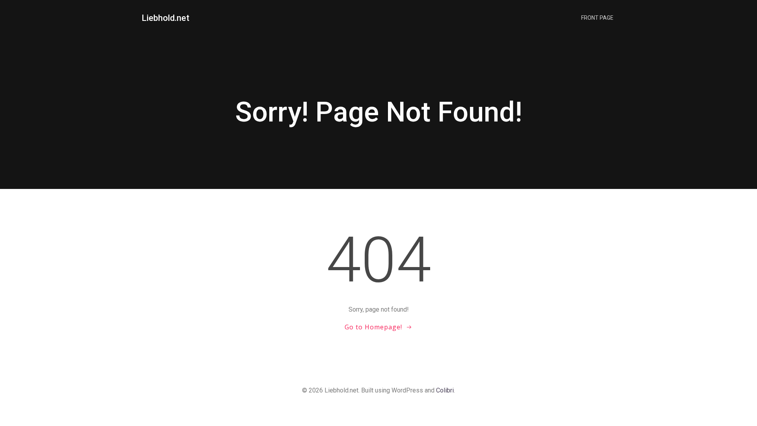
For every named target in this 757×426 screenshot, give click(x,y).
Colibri (445, 390)
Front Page (597, 18)
